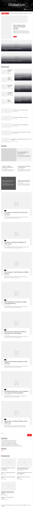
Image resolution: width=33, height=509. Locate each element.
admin (2, 62)
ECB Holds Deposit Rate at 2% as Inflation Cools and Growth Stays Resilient (16, 392)
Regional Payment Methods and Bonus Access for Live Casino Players (10, 102)
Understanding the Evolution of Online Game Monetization (21, 26)
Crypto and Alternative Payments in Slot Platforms (15, 362)
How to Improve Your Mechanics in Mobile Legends (10, 86)
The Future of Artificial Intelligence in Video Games (15, 13)
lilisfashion (16, 5)
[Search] (28, 9)
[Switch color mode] (25, 9)
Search (2, 433)
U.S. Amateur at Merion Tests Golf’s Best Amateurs (12, 48)
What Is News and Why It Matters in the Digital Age (15, 422)
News (5, 210)
